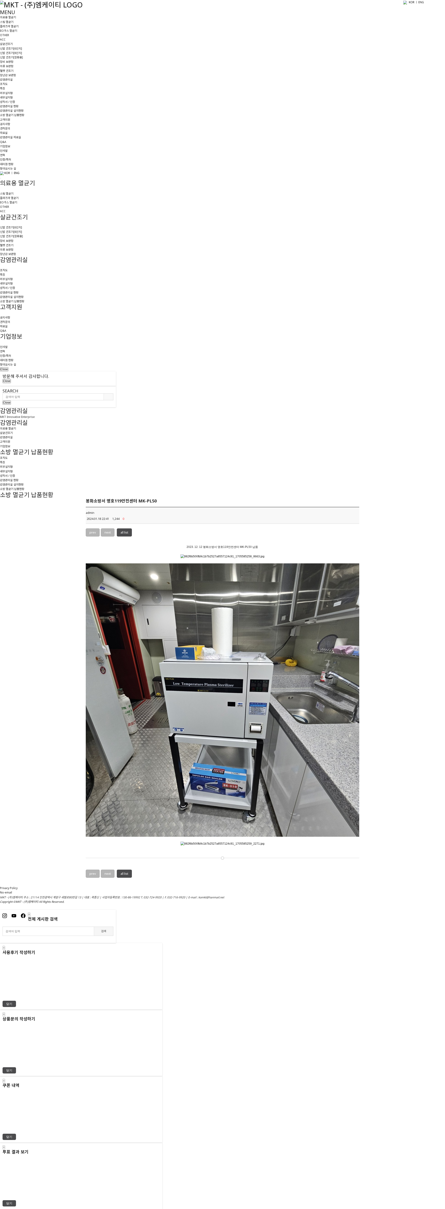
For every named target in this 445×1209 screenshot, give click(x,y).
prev (92, 532)
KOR (411, 2)
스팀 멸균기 (6, 22)
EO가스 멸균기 (8, 31)
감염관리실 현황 (9, 106)
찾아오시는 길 (8, 168)
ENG (16, 173)
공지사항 (5, 124)
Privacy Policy (9, 888)
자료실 (4, 133)
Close (4, 369)
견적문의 (5, 128)
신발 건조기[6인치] (11, 49)
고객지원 (5, 120)
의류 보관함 (6, 66)
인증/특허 (5, 159)
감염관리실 (6, 80)
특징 (2, 88)
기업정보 (5, 146)
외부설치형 (6, 93)
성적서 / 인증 (7, 102)
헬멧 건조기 (6, 71)
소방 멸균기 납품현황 (12, 115)
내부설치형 (6, 97)
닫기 (9, 1004)
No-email (6, 892)
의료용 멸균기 (8, 17)
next (108, 532)
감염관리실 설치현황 (12, 111)
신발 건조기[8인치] (11, 53)
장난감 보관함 (8, 75)
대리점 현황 (6, 164)
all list (124, 532)
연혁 (2, 155)
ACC (3, 39)
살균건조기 (6, 44)
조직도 (4, 84)
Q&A (3, 142)
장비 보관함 (6, 62)
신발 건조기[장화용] (11, 57)
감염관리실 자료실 (10, 137)
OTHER (4, 35)
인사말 (4, 151)
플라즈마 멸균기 (9, 26)
